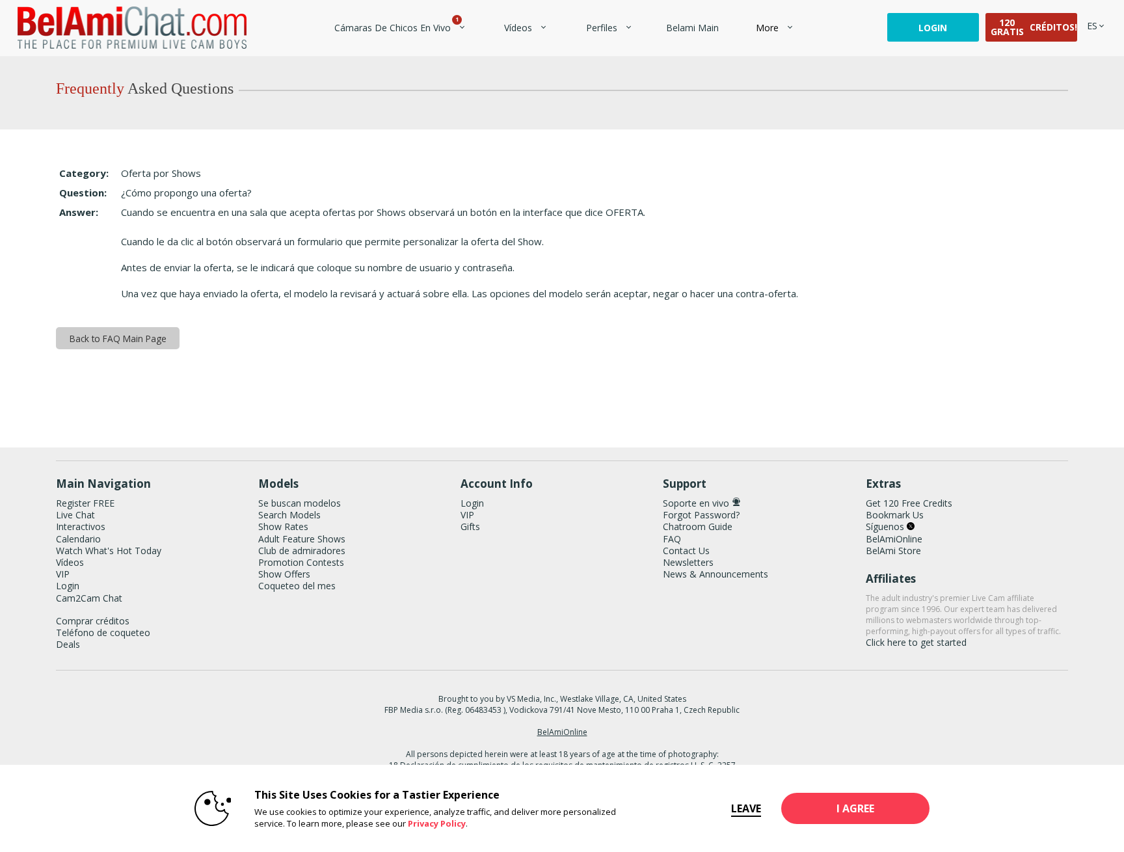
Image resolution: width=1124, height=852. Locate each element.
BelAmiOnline (894, 539)
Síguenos (886, 526)
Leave (746, 808)
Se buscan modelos (299, 503)
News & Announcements (715, 574)
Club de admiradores (301, 550)
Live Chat (75, 515)
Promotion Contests (301, 562)
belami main (692, 27)
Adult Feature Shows (301, 539)
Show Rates (283, 526)
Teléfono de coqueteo (103, 632)
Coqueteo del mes (297, 585)
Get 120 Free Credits (909, 503)
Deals (68, 644)
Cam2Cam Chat (89, 598)
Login (932, 27)
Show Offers (284, 574)
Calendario (78, 539)
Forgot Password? (701, 515)
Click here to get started (916, 642)
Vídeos (518, 27)
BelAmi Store (893, 550)
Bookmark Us (895, 515)
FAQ (672, 539)
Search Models (289, 515)
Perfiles (601, 27)
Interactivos (80, 526)
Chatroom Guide (697, 526)
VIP (63, 574)
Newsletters (688, 562)
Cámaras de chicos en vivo (395, 27)
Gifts (470, 526)
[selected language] (1092, 25)
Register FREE (85, 503)
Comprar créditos (92, 621)
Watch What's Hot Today (108, 550)
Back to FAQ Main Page (118, 338)
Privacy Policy (437, 823)
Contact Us (686, 550)
